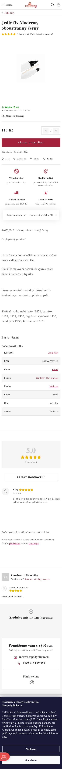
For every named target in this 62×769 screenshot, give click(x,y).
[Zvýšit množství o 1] (56, 131)
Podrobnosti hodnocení (41, 34)
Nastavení (31, 749)
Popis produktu (14, 215)
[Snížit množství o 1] (45, 131)
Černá (55, 369)
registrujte (34, 543)
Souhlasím (31, 760)
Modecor (53, 386)
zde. (4, 736)
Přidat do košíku (31, 142)
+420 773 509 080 (34, 663)
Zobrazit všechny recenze (37, 579)
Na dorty (40, 377)
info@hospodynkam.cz (34, 657)
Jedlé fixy (53, 352)
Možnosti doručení (15, 115)
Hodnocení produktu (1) (41, 215)
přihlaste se (14, 543)
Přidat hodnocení (31, 477)
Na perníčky (52, 377)
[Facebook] (32, 682)
